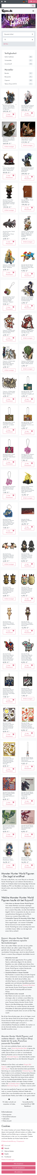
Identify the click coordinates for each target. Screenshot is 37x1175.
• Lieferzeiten (5, 1119)
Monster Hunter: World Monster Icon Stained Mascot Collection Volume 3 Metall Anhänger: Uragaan (9, 299)
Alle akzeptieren (18, 1164)
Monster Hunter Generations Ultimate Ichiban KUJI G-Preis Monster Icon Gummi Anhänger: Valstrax (26, 691)
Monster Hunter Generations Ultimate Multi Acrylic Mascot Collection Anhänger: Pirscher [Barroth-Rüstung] (8, 760)
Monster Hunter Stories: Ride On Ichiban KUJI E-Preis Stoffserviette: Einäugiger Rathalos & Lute (9, 795)
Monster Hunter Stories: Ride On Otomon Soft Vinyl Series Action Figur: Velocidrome (27, 266)
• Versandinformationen (8, 1116)
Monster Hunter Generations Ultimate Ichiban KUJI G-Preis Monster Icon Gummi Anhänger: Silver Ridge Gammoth (9, 691)
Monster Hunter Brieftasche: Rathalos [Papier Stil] (26, 520)
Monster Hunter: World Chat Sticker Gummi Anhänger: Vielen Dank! (9, 455)
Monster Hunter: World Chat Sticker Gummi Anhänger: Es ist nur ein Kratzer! (27, 424)
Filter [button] (6, 44)
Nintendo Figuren (27, 1071)
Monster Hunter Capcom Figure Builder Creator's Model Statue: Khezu (27, 107)
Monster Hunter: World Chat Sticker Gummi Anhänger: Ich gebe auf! (27, 393)
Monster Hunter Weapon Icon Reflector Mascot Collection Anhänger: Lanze (9, 488)
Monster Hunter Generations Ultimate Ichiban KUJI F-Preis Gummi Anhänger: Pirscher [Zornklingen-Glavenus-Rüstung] (8, 657)
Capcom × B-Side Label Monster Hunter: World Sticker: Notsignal (9, 266)
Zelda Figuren (5, 1069)
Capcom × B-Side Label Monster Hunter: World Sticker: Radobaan (9, 393)
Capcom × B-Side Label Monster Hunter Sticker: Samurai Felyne (9, 331)
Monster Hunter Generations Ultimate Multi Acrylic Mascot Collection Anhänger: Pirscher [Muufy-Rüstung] (27, 725)
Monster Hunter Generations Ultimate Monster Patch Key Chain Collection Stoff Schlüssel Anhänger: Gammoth (8, 522)
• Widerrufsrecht (6, 1121)
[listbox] (9, 97)
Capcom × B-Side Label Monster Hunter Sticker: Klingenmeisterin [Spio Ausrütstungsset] (27, 298)
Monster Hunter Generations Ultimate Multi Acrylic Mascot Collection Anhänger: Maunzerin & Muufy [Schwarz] (8, 726)
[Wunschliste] (26, 1)
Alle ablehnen (18, 1172)
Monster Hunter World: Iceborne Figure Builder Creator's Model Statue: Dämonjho (9, 139)
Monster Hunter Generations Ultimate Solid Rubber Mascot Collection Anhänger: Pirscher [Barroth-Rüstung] (8, 590)
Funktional (8, 1157)
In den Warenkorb (9, 115)
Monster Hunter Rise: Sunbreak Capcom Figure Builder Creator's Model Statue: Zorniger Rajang (9, 202)
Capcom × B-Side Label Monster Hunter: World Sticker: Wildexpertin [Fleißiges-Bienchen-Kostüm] (27, 234)
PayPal (6, 1154)
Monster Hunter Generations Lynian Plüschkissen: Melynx (8, 859)
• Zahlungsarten (6, 1114)
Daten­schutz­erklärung (9, 1141)
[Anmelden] (2, 1)
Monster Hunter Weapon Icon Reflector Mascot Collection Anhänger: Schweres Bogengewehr (27, 456)
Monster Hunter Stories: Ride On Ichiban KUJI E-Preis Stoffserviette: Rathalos (27, 827)
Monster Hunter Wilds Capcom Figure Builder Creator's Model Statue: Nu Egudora (9, 107)
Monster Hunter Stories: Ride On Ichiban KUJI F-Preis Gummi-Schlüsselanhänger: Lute (27, 759)
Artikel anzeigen (9, 146)
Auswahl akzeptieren (18, 1168)
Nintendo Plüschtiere (29, 985)
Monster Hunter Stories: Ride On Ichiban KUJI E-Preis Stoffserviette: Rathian (9, 827)
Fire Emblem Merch (14, 1083)
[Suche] (33, 5)
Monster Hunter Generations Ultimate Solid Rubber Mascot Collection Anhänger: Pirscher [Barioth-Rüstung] (26, 590)
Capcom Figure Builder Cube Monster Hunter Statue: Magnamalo (9, 169)
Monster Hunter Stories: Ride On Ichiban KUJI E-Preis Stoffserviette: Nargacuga (27, 794)
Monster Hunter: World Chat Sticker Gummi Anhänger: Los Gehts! (9, 423)
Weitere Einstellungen (7, 1159)
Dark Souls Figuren (13, 1085)
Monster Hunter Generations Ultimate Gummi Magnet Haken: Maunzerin (27, 623)
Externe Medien (9, 1151)
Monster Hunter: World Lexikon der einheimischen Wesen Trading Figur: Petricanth (9, 234)
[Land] (23, 1)
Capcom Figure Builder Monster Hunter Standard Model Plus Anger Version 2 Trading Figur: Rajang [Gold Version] (27, 489)
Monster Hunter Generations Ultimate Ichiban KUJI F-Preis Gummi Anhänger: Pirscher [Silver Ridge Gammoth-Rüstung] (26, 657)
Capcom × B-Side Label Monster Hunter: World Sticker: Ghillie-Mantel (27, 362)
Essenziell (7, 1145)
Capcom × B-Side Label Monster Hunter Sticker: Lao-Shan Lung (27, 331)
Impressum (20, 1141)
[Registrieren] (5, 1)
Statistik (7, 1148)
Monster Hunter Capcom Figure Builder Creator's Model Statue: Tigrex (27, 139)
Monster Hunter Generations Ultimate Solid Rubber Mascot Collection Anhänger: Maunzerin (26, 556)
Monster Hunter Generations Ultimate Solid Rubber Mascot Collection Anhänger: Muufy (8, 556)
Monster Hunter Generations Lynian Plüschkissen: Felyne (26, 859)
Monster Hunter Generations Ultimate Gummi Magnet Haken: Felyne (9, 623)
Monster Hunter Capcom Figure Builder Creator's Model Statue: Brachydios (27, 169)
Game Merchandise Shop (19, 1048)
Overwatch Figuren (12, 1057)
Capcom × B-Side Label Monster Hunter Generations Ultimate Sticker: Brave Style (9, 363)
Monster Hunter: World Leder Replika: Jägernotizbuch (27, 201)
